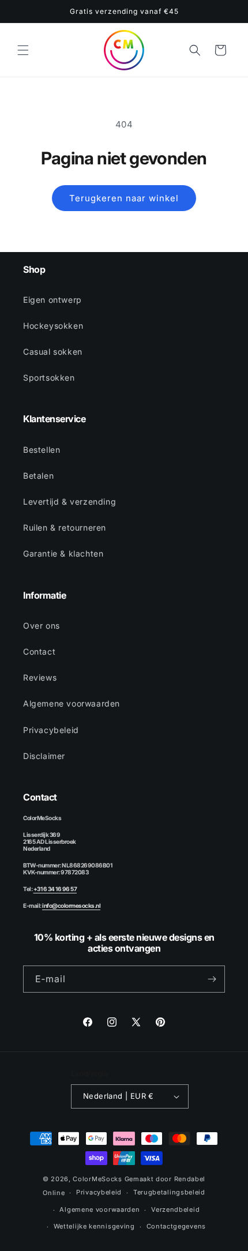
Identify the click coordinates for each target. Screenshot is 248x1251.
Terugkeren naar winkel (124, 198)
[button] (23, 50)
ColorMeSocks (97, 1179)
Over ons (41, 625)
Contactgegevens (176, 1226)
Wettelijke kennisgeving (94, 1226)
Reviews (40, 677)
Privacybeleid (51, 730)
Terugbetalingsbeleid (169, 1192)
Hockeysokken (53, 325)
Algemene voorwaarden (71, 703)
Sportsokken (49, 377)
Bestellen (41, 449)
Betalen (38, 475)
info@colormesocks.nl (71, 905)
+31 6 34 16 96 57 (55, 888)
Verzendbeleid (175, 1209)
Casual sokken (52, 351)
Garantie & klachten (63, 553)
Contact (39, 651)
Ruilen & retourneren (64, 527)
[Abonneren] (211, 979)
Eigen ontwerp (52, 300)
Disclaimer (44, 756)
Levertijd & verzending (69, 501)
